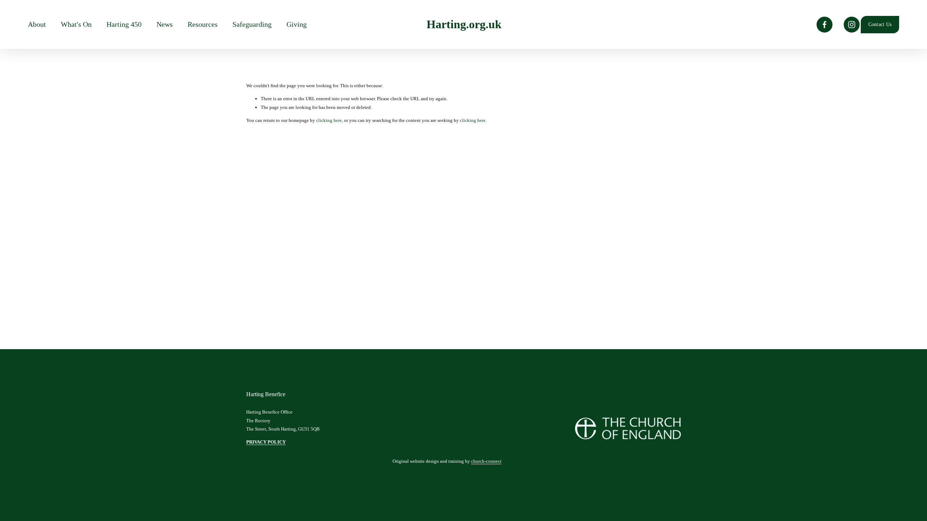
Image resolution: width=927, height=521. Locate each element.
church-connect (486, 461)
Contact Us (880, 24)
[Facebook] (824, 25)
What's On (76, 24)
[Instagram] (852, 25)
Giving (296, 24)
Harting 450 (124, 24)
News (164, 24)
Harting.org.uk (464, 24)
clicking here (329, 120)
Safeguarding (252, 24)
